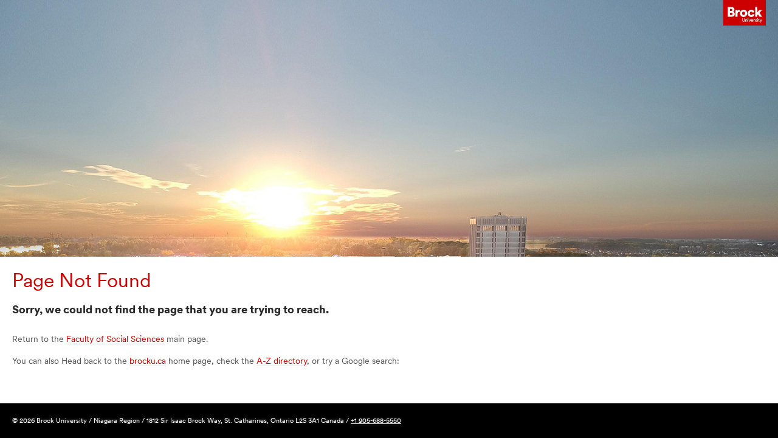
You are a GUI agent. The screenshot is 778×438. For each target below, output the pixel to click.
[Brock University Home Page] (744, 13)
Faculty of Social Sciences (115, 339)
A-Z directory (281, 361)
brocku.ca (147, 361)
